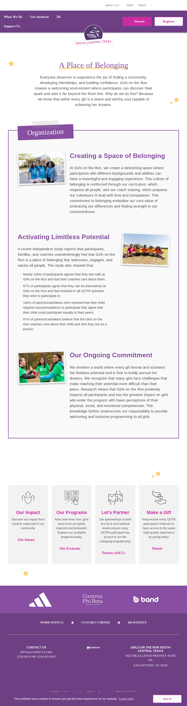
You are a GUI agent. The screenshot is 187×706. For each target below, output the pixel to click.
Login (3, 5)
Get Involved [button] (39, 17)
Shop (129, 5)
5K (58, 17)
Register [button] (169, 21)
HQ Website (137, 622)
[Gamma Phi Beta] (92, 599)
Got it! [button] (167, 698)
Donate (139, 21)
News (142, 5)
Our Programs (70, 548)
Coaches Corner (95, 622)
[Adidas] (40, 599)
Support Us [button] (12, 26)
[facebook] (173, 5)
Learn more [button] (126, 698)
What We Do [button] (13, 17)
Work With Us (51, 622)
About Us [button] (112, 5)
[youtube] (167, 5)
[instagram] (156, 5)
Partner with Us (113, 552)
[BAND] (146, 599)
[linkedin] (161, 5)
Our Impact (26, 539)
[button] (182, 5)
